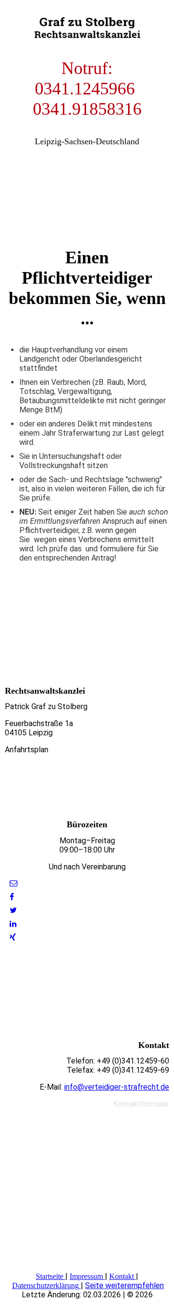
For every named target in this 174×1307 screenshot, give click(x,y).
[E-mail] (13, 883)
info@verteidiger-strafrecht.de (116, 1087)
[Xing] (13, 937)
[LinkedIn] (13, 924)
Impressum (86, 1276)
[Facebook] (12, 897)
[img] (87, 24)
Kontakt (121, 1276)
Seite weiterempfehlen (124, 1285)
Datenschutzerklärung (45, 1285)
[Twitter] (13, 910)
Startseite (49, 1276)
